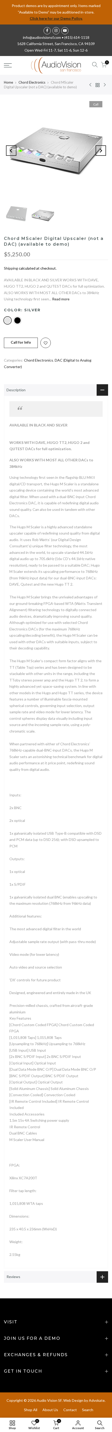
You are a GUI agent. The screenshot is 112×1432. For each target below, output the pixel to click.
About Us (50, 1410)
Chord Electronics (31, 82)
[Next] (101, 150)
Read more (60, 299)
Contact (70, 1410)
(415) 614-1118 (76, 37)
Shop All (30, 1410)
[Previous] (11, 150)
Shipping (11, 268)
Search (87, 1410)
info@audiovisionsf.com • (43, 37)
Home (8, 82)
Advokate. (97, 1400)
